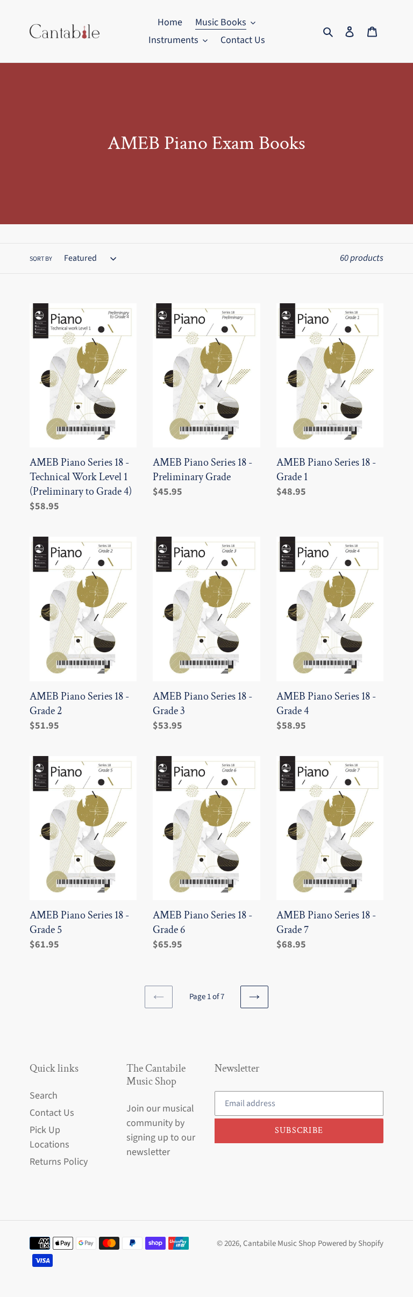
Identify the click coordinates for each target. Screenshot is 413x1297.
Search (44, 1095)
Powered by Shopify (350, 1243)
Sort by (41, 258)
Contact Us (52, 1113)
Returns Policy (59, 1161)
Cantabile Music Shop (279, 1243)
